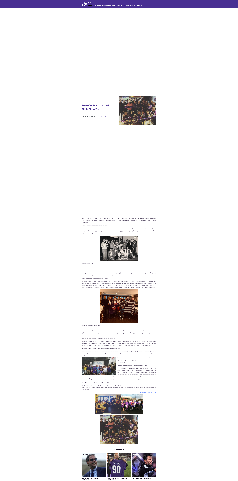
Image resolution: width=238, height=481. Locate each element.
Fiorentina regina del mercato (141, 478)
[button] (155, 4)
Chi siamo (126, 5)
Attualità (98, 5)
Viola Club (119, 5)
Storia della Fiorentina (108, 5)
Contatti (139, 5)
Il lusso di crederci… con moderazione (90, 479)
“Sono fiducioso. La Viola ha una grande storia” (117, 479)
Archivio (132, 5)
